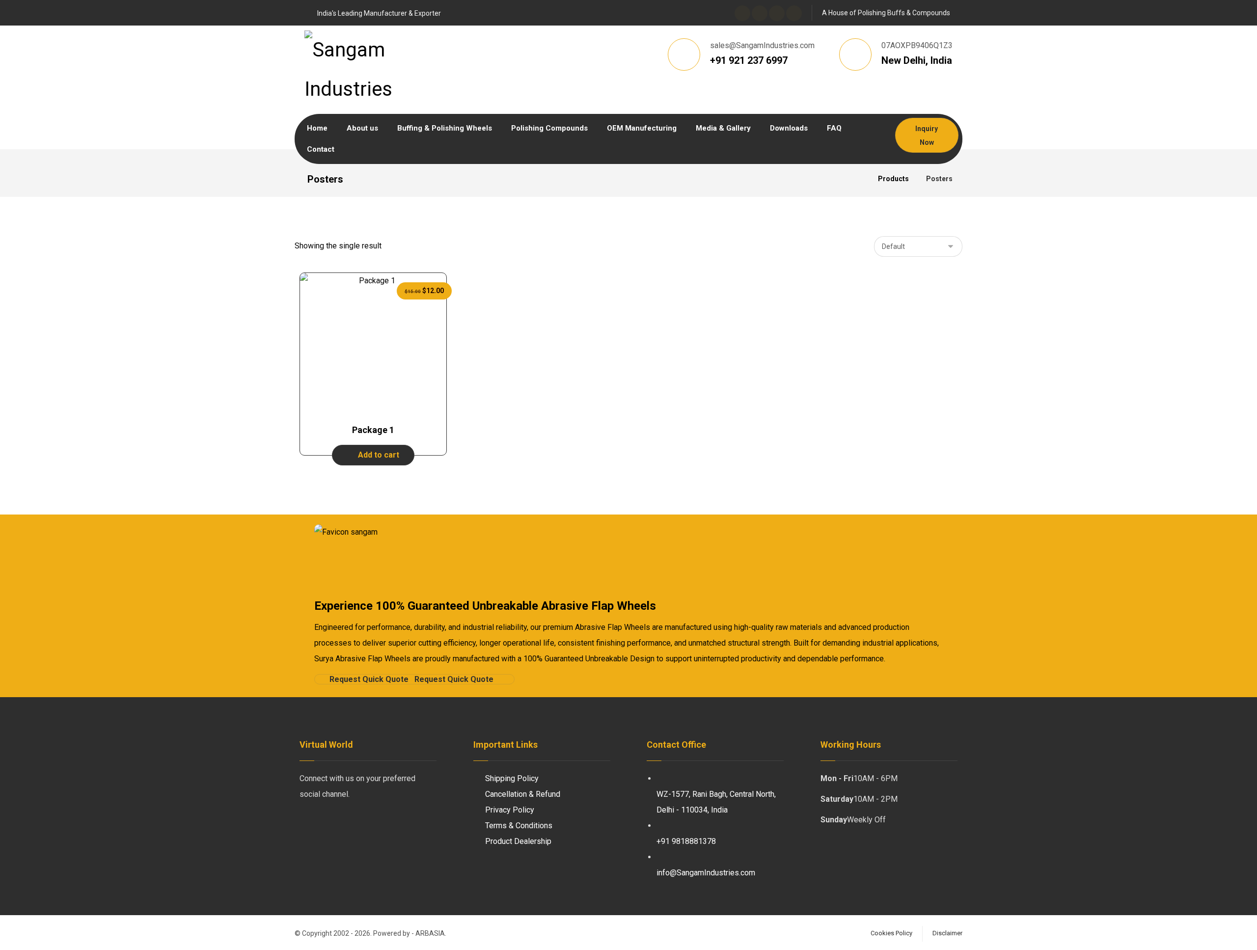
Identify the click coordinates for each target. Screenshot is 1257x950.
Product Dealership (518, 841)
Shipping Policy (512, 778)
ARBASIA (430, 933)
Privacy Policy (509, 809)
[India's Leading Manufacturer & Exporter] (390, 69)
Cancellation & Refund (522, 794)
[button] (742, 13)
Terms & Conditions (518, 825)
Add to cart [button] (378, 455)
